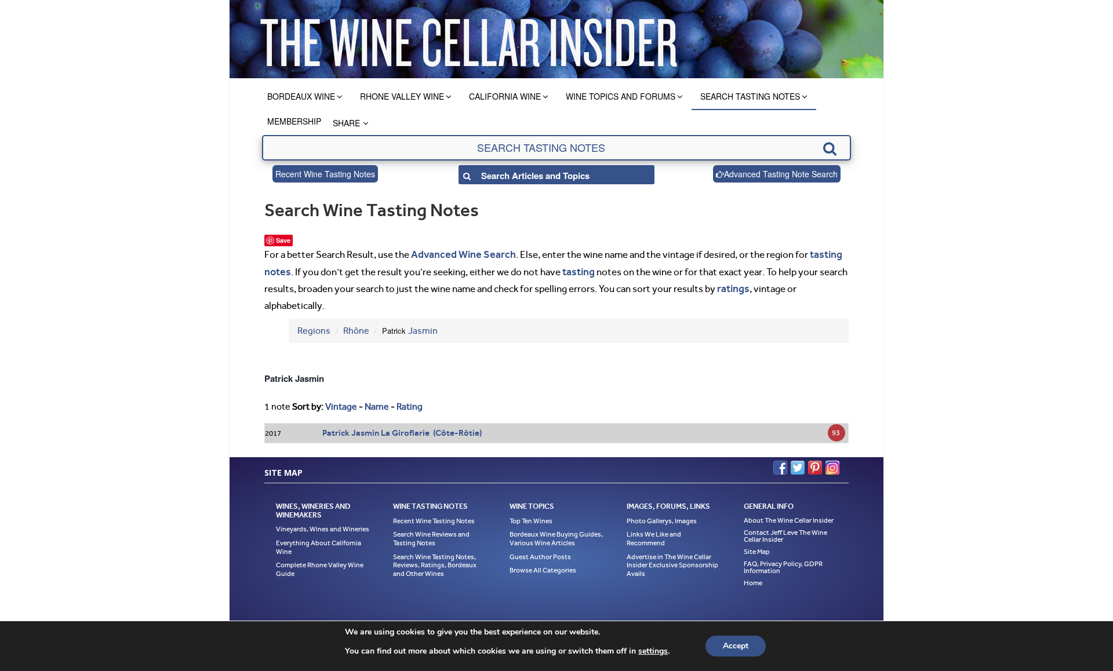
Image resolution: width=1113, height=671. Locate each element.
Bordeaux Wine (301, 96)
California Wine (505, 96)
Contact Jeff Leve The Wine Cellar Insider (785, 531)
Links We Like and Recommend (654, 535)
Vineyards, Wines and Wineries (322, 526)
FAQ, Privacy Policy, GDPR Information (783, 563)
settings (653, 651)
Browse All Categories (543, 567)
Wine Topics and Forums (620, 96)
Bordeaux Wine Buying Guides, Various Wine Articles (556, 535)
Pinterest (815, 464)
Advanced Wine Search (459, 254)
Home (753, 579)
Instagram (832, 464)
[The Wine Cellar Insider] (468, 39)
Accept (735, 645)
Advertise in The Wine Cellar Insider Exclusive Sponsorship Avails (672, 561)
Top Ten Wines (531, 517)
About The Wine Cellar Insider (789, 516)
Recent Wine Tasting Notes (325, 174)
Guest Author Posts (540, 553)
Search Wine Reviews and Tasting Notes (431, 535)
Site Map (757, 548)
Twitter (798, 464)
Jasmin (423, 327)
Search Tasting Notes (750, 96)
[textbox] (556, 148)
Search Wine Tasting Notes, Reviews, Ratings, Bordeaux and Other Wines (435, 561)
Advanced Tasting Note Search (781, 174)
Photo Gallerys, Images (662, 517)
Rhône (356, 327)
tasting (576, 269)
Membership (294, 121)
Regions (313, 327)
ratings (732, 285)
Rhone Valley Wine (402, 96)
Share (346, 123)
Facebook (780, 464)
